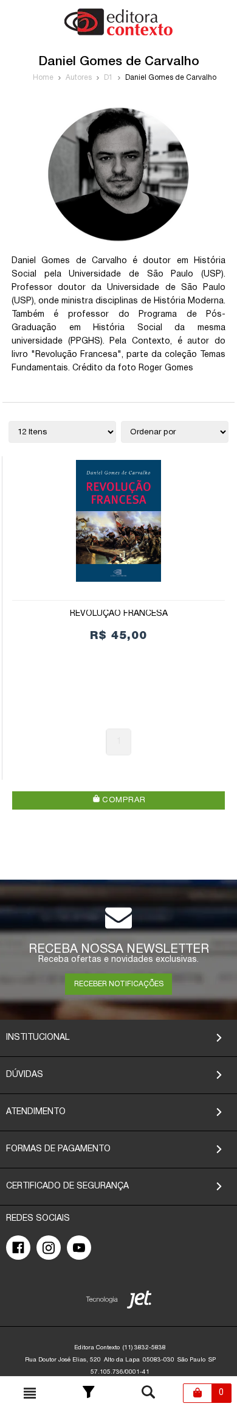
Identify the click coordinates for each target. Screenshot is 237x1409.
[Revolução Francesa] (118, 521)
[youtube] (79, 1247)
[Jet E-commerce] (118, 1302)
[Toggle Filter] (88, 1393)
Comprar (122, 800)
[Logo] (118, 33)
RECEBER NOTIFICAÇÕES (118, 984)
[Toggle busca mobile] (30, 1393)
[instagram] (48, 1247)
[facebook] (18, 1247)
